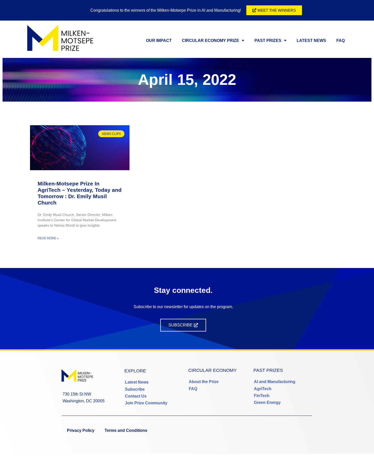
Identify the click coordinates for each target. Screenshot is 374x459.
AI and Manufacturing (274, 381)
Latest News (311, 40)
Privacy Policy (80, 430)
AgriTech (262, 389)
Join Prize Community (146, 403)
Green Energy (267, 402)
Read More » (48, 238)
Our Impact (159, 40)
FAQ (340, 40)
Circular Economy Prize (210, 40)
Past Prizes (267, 40)
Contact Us (136, 396)
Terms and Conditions (126, 430)
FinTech (261, 395)
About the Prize (204, 381)
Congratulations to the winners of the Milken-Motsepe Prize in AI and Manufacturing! (165, 10)
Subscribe (135, 389)
